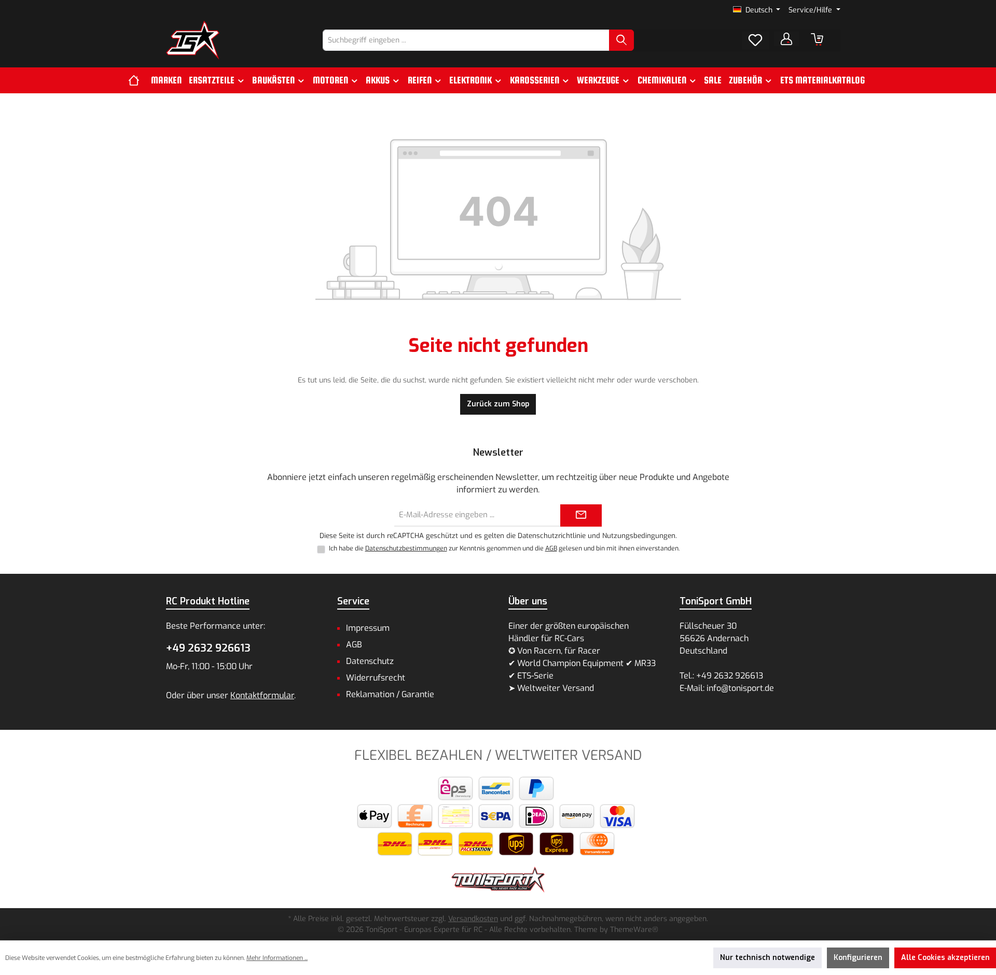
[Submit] (581, 515)
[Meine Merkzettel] (755, 40)
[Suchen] (621, 40)
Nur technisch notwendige (767, 958)
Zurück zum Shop (498, 404)
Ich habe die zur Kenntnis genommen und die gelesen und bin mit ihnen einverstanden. (504, 548)
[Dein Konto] (786, 39)
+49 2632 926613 (208, 648)
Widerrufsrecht (375, 677)
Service (353, 601)
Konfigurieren (858, 958)
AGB (551, 548)
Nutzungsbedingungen (638, 535)
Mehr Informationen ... (277, 958)
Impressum (368, 628)
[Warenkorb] (817, 39)
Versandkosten (473, 919)
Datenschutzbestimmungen (406, 548)
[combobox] (466, 40)
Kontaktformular (262, 695)
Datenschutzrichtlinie (552, 535)
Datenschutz (370, 661)
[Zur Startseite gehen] (192, 40)
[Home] (137, 80)
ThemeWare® (634, 930)
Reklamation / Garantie (390, 694)
